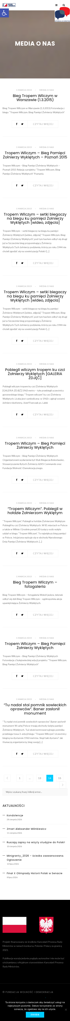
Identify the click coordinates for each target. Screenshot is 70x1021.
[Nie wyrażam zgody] (65, 1009)
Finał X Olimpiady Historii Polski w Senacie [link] (35, 873)
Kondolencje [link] (15, 815)
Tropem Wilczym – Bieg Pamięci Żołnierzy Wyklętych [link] (35, 445)
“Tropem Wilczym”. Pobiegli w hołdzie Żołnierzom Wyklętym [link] (35, 510)
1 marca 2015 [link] (24, 90)
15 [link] (59, 778)
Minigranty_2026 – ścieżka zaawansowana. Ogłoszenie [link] (35, 858)
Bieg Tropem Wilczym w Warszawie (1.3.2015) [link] (35, 97)
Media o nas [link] (46, 90)
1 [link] (20, 778)
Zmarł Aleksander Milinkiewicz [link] (26, 829)
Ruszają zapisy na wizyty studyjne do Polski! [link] (36, 842)
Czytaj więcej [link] (43, 124)
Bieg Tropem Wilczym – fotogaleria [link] (35, 584)
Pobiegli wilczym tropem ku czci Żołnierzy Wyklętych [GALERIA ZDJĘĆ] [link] (35, 373)
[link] (4, 13)
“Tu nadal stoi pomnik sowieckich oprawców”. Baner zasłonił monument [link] (35, 709)
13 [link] (39, 778)
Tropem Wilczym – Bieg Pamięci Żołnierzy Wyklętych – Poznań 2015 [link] (35, 155)
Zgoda (35, 1014)
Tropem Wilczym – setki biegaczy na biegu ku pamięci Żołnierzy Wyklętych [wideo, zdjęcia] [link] (35, 218)
